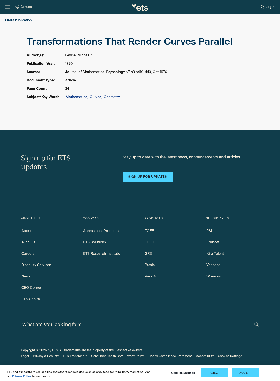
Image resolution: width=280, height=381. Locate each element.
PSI (209, 231)
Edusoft (212, 242)
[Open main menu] (7, 7)
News (25, 276)
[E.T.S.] (140, 7)
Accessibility (205, 356)
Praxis (150, 265)
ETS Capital (31, 299)
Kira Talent (215, 253)
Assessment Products (101, 231)
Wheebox (214, 276)
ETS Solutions (94, 242)
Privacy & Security (46, 356)
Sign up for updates (147, 177)
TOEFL (150, 231)
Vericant (213, 265)
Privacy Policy (22, 376)
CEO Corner (31, 288)
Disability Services (36, 265)
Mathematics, (77, 97)
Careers (27, 253)
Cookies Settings (230, 356)
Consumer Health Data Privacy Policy (117, 356)
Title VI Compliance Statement (170, 356)
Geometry (112, 97)
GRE (148, 253)
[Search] (256, 324)
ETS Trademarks (75, 356)
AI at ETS (28, 242)
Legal (25, 356)
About (26, 231)
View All (151, 276)
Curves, (96, 97)
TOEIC (150, 242)
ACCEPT (245, 372)
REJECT (214, 372)
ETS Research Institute (101, 253)
